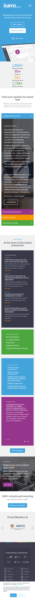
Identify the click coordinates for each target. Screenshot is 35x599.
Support (9, 571)
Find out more (11, 202)
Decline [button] (21, 595)
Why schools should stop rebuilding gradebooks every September (17, 278)
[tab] (17, 116)
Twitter (25, 568)
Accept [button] (13, 595)
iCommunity (10, 574)
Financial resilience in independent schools (14, 295)
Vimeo (25, 579)
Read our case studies (17, 505)
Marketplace (10, 579)
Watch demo (19, 38)
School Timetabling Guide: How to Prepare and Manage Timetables (16, 310)
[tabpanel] (17, 164)
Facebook (26, 571)
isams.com (10, 568)
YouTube (26, 577)
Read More (8, 270)
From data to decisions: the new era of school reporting (16, 261)
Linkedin (26, 574)
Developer (9, 577)
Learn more (20, 584)
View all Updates (17, 450)
